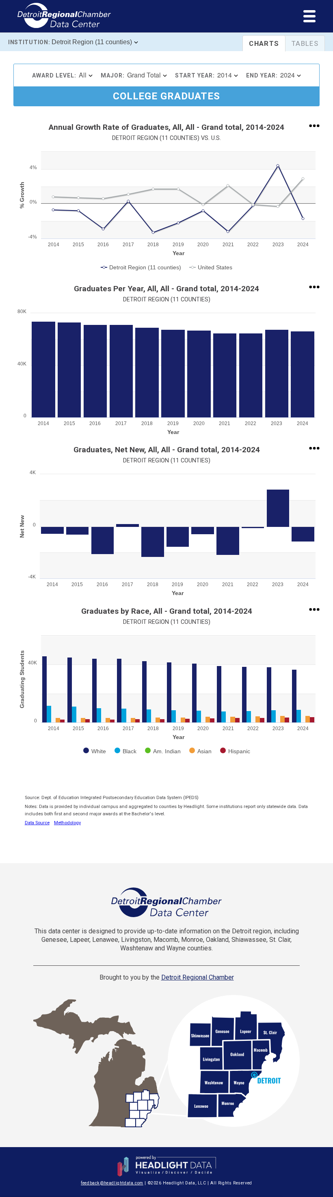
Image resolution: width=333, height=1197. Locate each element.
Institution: (29, 42)
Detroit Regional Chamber (197, 977)
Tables (305, 43)
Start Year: (195, 75)
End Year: (262, 75)
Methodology (67, 822)
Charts (264, 43)
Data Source (37, 822)
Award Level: (54, 75)
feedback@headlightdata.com (112, 1183)
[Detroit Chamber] (166, 902)
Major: (113, 75)
